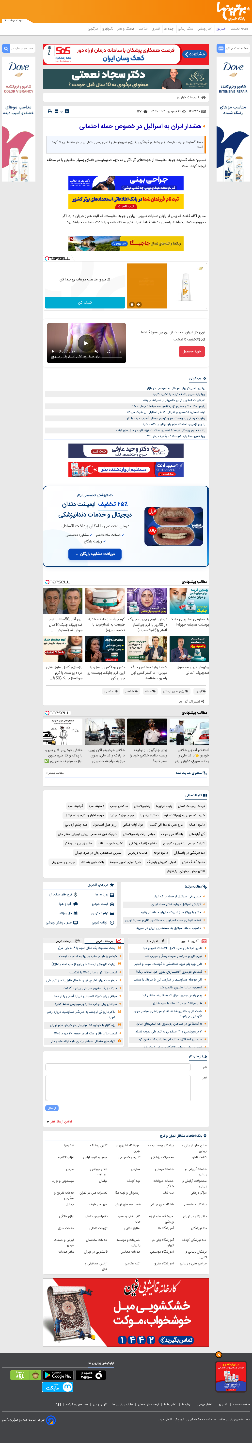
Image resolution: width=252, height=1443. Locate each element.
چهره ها (169, 28)
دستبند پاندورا (149, 815)
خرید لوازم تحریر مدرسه (125, 862)
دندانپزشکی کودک (194, 1240)
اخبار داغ (152, 941)
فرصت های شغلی (148, 1404)
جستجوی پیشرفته (77, 1404)
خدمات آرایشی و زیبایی (196, 1172)
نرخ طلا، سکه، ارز (60, 894)
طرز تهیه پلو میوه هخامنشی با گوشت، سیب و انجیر (168, 964)
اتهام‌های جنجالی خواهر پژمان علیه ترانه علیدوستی (82, 1041)
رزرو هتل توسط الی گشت (166, 825)
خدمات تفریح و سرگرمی (64, 1195)
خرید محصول (192, 351)
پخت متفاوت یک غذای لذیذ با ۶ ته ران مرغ (86, 948)
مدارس (136, 1169)
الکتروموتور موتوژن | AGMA (186, 871)
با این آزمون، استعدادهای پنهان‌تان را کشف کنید (173, 424)
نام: (205, 1067)
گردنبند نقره (75, 806)
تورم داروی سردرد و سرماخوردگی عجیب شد (173, 956)
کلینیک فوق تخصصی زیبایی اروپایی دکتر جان (87, 834)
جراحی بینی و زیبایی (193, 1263)
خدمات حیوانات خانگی (164, 1183)
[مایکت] (57, 1388)
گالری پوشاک (99, 1145)
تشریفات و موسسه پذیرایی (128, 1242)
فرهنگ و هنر (126, 28)
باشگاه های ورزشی (161, 1204)
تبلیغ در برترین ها (122, 1404)
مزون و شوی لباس (95, 1157)
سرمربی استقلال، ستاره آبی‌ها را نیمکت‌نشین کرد (170, 1039)
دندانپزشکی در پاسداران (189, 853)
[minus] (56, 111)
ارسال (52, 1108)
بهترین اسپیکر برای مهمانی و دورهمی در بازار (176, 388)
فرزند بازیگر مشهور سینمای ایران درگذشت (90, 988)
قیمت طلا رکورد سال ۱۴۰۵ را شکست (93, 972)
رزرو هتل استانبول (105, 825)
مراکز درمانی (198, 1193)
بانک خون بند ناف (92, 862)
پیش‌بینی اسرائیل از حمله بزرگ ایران (177, 896)
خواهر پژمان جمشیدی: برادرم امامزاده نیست (88, 956)
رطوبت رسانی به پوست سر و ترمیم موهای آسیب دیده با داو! (165, 418)
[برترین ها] (235, 11)
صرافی (70, 1169)
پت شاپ (168, 1193)
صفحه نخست (240, 28)
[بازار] (25, 1376)
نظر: (204, 1077)
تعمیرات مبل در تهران (93, 1193)
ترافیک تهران (99, 913)
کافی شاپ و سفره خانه (129, 1219)
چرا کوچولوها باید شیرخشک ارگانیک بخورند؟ (176, 436)
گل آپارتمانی (197, 834)
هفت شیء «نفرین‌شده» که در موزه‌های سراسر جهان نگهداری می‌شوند (167, 1014)
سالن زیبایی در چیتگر (79, 843)
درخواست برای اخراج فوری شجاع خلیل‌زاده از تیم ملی (81, 980)
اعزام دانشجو (66, 1157)
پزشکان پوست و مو (161, 1145)
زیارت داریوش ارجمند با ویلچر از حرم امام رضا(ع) (83, 964)
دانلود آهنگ (197, 825)
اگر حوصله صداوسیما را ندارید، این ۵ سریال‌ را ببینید (168, 979)
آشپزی (156, 28)
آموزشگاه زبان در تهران (163, 1242)
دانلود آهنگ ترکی (193, 862)
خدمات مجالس (131, 1252)
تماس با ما (170, 1404)
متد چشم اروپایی (76, 825)
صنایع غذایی (132, 1228)
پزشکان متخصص (195, 1204)
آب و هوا (65, 904)
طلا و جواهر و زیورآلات (99, 1172)
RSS (58, 1404)
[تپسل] (47, 258)
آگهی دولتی (100, 1404)
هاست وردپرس (137, 853)
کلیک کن (85, 302)
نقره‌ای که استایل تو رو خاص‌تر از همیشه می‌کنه (174, 400)
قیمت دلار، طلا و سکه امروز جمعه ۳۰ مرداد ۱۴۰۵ (85, 1033)
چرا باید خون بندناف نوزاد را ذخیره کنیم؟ (179, 394)
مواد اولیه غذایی (133, 825)
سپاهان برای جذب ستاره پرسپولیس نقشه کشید (86, 1004)
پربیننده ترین (104, 941)
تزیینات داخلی (98, 1228)
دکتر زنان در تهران (195, 1216)
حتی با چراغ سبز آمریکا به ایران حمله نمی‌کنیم (171, 912)
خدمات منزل (66, 1228)
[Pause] (132, 304)
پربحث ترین (64, 941)
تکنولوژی (108, 28)
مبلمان (103, 1181)
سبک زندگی (186, 28)
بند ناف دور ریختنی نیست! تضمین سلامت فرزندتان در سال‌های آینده (160, 430)
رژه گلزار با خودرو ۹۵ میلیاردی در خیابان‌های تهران (82, 1025)
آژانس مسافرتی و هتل (96, 1266)
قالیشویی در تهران (96, 1252)
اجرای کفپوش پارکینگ (161, 862)
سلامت (143, 28)
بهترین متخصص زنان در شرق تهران (98, 853)
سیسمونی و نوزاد (63, 1181)
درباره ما (187, 1404)
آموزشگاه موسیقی (162, 1252)
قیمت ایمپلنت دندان (191, 806)
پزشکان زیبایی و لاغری (196, 1254)
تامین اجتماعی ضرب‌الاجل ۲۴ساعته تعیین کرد (172, 948)
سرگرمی (93, 28)
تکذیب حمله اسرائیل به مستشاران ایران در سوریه (168, 928)
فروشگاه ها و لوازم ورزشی (161, 1219)
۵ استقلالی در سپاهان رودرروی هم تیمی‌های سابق (169, 1023)
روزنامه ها (101, 894)
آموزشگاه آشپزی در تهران (128, 1148)
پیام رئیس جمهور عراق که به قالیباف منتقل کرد (172, 995)
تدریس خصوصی (129, 1157)
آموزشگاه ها (166, 1228)
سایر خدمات (66, 1252)
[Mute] (139, 304)
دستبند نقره (96, 806)
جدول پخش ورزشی (59, 922)
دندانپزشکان (199, 1228)
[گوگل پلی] (58, 1376)
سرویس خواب (98, 1204)
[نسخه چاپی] (49, 111)
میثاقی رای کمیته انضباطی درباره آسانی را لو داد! (85, 996)
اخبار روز (221, 28)
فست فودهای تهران (128, 1204)
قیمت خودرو (100, 904)
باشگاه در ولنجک (172, 834)
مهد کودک (134, 1181)
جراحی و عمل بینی (62, 862)
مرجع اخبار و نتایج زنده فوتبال (84, 815)
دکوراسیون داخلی (96, 1216)
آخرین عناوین (190, 941)
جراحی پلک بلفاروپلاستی (139, 834)
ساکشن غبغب (119, 806)
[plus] (66, 111)
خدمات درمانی (164, 1169)
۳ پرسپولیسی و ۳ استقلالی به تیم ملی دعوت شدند (168, 1031)
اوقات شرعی (100, 922)
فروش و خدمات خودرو (64, 1242)
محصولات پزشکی (162, 1157)
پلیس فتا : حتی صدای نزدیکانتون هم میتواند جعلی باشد (168, 406)
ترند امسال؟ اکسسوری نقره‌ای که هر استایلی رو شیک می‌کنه (166, 412)
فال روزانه (66, 913)
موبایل (70, 1204)
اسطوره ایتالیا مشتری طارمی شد (181, 987)
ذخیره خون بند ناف (110, 843)
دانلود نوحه (161, 853)
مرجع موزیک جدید (122, 815)
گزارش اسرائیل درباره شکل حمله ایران (176, 904)
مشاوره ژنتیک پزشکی (143, 843)
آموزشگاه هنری (164, 1263)
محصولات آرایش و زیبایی (194, 1183)
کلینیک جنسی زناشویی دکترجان (184, 843)
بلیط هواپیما (164, 806)
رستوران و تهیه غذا (128, 1193)
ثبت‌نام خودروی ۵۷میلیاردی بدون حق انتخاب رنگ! (169, 971)
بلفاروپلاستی (142, 806)
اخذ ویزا (69, 1145)
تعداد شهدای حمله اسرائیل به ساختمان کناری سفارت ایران (163, 920)
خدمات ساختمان (97, 1240)
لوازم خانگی (66, 1216)
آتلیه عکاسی (133, 1263)
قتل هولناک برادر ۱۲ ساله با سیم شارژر (177, 1003)
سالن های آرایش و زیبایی (194, 1148)
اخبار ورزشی (205, 28)
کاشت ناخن (199, 1157)
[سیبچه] (90, 1376)
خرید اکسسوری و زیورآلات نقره (184, 815)
